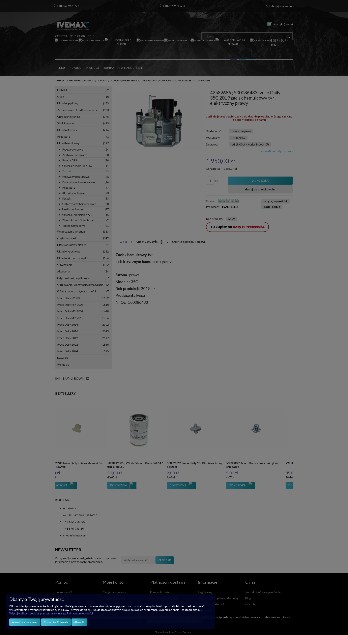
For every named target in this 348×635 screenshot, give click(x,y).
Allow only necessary (25, 622)
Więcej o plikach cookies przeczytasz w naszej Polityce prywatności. (51, 613)
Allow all (79, 622)
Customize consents (56, 622)
